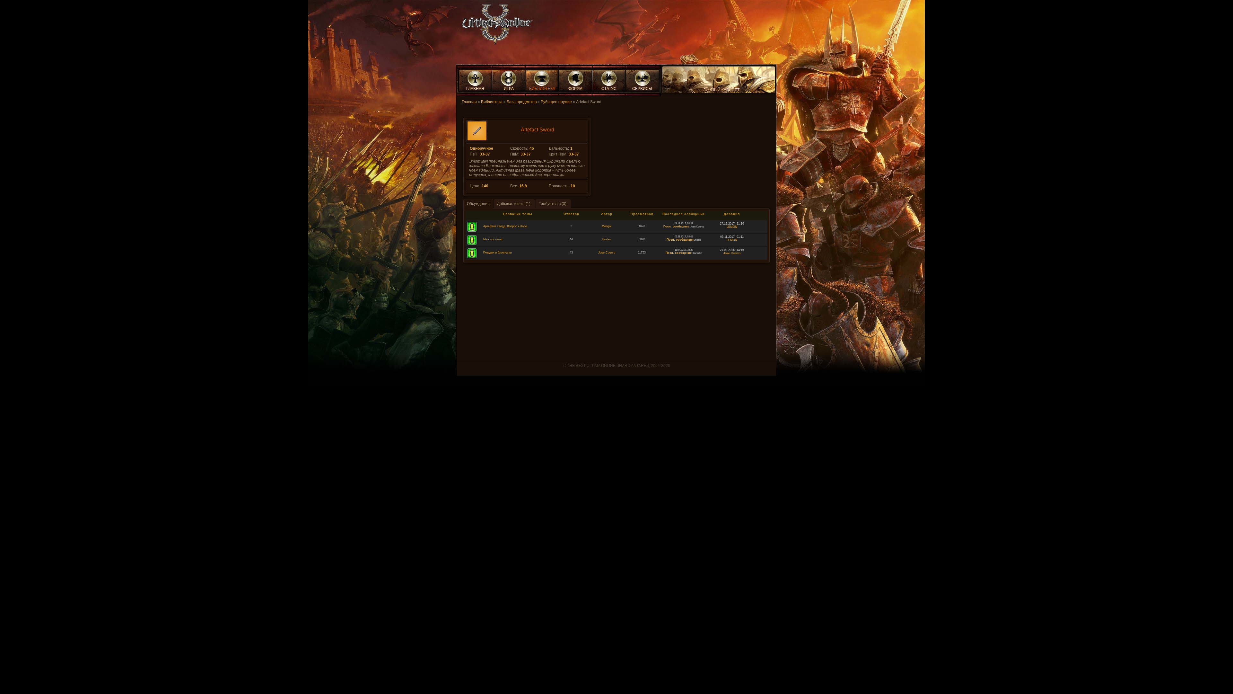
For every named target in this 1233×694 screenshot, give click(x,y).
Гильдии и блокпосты (497, 252)
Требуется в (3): (553, 203)
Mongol (606, 226)
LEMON (732, 226)
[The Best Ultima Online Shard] (495, 26)
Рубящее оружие (556, 102)
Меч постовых (493, 239)
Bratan (606, 239)
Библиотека (492, 102)
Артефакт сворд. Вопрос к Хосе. (505, 226)
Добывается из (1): (514, 203)
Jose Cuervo (606, 252)
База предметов (522, 102)
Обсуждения (478, 203)
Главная (469, 102)
